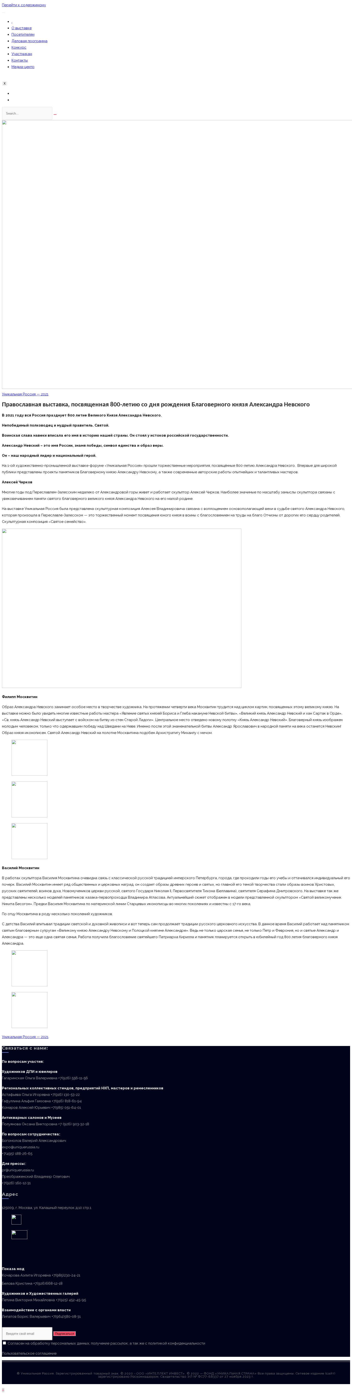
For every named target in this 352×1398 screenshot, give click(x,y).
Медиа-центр (22, 67)
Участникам (21, 54)
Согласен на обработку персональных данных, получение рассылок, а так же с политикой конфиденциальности (106, 1343)
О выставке (21, 28)
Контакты (19, 60)
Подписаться (64, 1333)
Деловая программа (29, 41)
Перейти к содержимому (24, 5)
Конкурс (18, 47)
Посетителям (22, 34)
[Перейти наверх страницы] (3, 1390)
